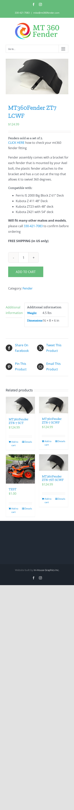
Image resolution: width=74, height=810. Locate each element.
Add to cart (26, 272)
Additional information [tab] (14, 310)
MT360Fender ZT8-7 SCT (18, 421)
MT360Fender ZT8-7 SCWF (52, 420)
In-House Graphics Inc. (46, 570)
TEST (13, 489)
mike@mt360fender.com (46, 12)
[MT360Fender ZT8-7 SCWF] (53, 405)
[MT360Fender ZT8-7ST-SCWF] (53, 462)
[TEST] (20, 469)
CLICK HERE (16, 143)
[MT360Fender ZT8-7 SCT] (20, 405)
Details (28, 441)
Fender (28, 288)
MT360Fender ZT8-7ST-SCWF (53, 478)
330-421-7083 (22, 12)
